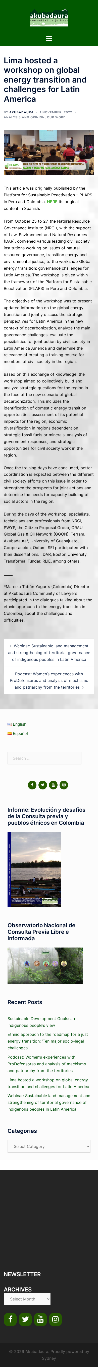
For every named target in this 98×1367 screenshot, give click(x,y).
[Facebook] (32, 785)
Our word (56, 117)
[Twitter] (42, 785)
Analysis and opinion (24, 117)
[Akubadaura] (49, 17)
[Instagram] (64, 785)
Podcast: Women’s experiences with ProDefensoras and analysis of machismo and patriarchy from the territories (49, 680)
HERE (52, 201)
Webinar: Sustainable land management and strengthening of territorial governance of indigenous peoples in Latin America (49, 652)
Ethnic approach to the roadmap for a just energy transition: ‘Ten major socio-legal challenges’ (48, 1041)
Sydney (49, 1358)
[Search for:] (44, 758)
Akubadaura (21, 112)
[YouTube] (53, 785)
